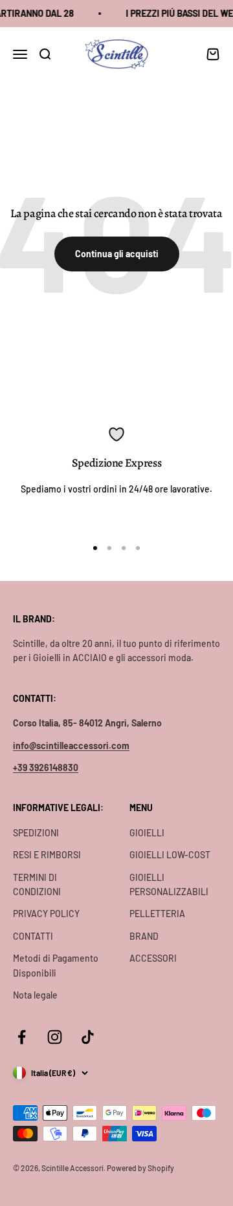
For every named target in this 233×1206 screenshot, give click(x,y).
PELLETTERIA (157, 913)
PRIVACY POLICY (46, 913)
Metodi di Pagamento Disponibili (55, 965)
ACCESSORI (153, 958)
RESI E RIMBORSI (47, 854)
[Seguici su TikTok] (87, 1037)
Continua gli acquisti (117, 253)
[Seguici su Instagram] (54, 1037)
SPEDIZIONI (36, 832)
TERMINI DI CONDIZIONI (37, 884)
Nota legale (35, 994)
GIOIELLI (146, 832)
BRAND (144, 936)
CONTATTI (33, 936)
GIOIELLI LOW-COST (169, 854)
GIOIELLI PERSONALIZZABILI (168, 884)
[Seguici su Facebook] (21, 1037)
